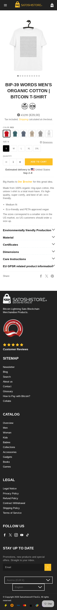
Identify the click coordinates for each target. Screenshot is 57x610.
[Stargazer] (15, 133)
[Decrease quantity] (6, 162)
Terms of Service (12, 513)
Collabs (7, 401)
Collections (9, 447)
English (19, 587)
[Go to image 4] (25, 75)
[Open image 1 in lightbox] (28, 46)
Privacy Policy (11, 493)
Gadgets (7, 457)
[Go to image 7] (32, 75)
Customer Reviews (15, 349)
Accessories (10, 452)
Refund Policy (10, 498)
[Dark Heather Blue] (23, 133)
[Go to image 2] (20, 75)
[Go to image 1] (18, 75)
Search (7, 376)
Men (5, 427)
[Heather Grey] (40, 133)
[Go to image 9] (36, 75)
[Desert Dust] (32, 133)
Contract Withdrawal (14, 503)
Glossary (8, 391)
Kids (5, 437)
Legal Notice (10, 488)
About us (8, 381)
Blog (5, 371)
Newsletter (9, 367)
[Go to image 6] (29, 75)
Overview (8, 423)
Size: (6, 142)
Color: (8, 127)
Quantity (7, 156)
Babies (6, 442)
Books (6, 462)
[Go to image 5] (27, 75)
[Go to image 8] (34, 75)
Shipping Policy (11, 508)
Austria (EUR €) (15, 580)
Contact (7, 386)
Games (7, 466)
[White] (49, 133)
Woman (7, 432)
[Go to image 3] (22, 75)
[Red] (6, 133)
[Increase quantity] (20, 162)
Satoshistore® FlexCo (30, 597)
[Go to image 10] (39, 75)
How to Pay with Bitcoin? (16, 396)
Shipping (23, 119)
